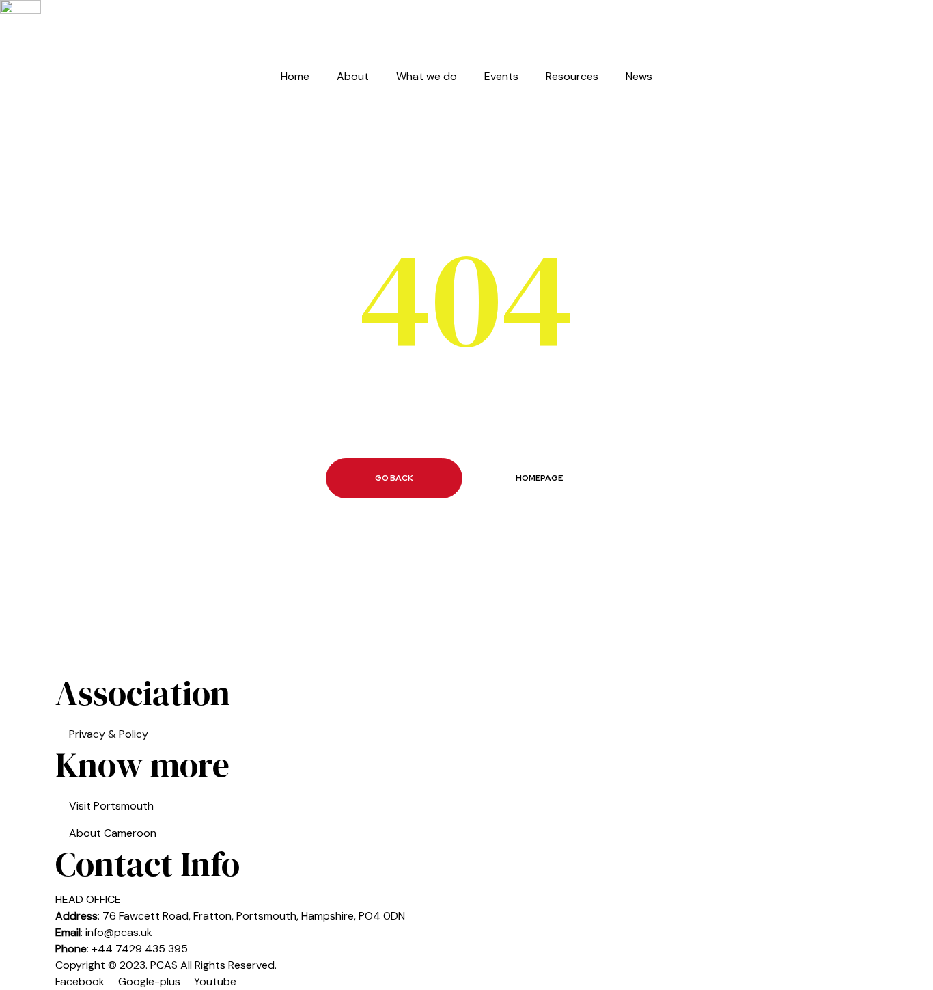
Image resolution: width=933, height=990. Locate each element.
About (353, 76)
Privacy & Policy (108, 734)
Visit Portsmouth (111, 806)
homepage (539, 477)
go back (394, 477)
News (639, 76)
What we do (426, 76)
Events (501, 76)
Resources (572, 76)
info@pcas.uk (118, 932)
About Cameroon (112, 833)
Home (295, 76)
